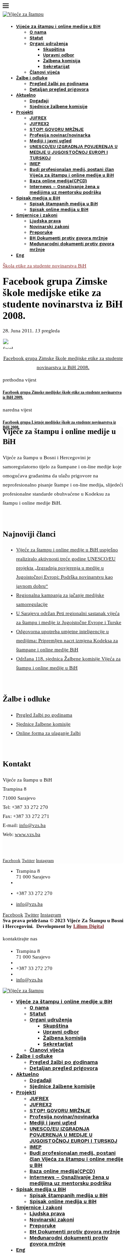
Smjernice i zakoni (36, 215)
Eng (20, 255)
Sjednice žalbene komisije (58, 106)
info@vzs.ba (32, 825)
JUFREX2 (39, 123)
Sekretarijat (56, 66)
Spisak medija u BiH (38, 198)
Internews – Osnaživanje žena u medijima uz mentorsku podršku (70, 1180)
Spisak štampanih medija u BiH (64, 203)
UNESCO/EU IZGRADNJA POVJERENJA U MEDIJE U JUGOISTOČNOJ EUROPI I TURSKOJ (74, 152)
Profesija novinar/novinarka (60, 135)
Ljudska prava (45, 220)
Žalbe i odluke (31, 77)
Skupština (54, 49)
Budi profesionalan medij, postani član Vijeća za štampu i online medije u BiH (76, 1159)
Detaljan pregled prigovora (59, 89)
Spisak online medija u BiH (59, 209)
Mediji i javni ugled (51, 140)
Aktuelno (26, 95)
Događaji (39, 100)
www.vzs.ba (27, 834)
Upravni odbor (58, 55)
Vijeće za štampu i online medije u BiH (58, 26)
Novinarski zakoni (49, 226)
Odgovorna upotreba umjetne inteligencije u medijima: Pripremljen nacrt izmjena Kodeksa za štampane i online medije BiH (67, 640)
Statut (36, 37)
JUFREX (38, 117)
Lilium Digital (88, 926)
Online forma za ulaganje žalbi (48, 733)
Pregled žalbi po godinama (59, 83)
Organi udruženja (49, 43)
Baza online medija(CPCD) (58, 180)
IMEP (35, 163)
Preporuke (41, 232)
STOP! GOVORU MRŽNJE (57, 129)
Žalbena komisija (61, 60)
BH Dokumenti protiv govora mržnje (69, 238)
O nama (38, 32)
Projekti (24, 112)
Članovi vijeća (45, 72)
